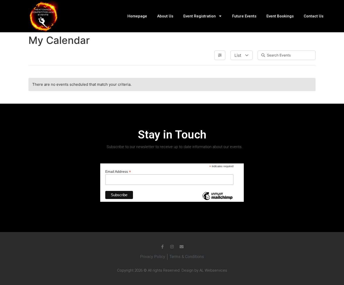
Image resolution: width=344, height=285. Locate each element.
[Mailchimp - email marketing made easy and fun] (217, 200)
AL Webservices (213, 270)
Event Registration (199, 16)
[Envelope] (182, 247)
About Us (165, 16)
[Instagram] (172, 247)
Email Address (118, 171)
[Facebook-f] (162, 247)
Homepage (137, 16)
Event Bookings (280, 16)
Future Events (244, 16)
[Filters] (219, 55)
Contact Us (313, 16)
